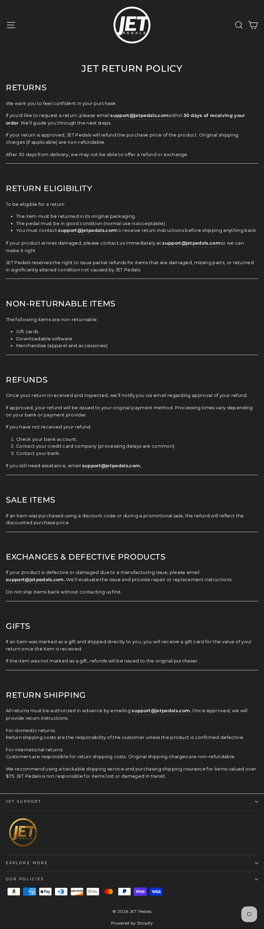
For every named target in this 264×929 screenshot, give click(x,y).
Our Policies (25, 879)
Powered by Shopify (132, 923)
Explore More (27, 863)
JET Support (23, 801)
